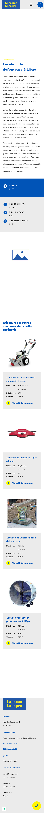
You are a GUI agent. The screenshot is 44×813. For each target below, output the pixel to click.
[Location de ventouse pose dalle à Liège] (22, 532)
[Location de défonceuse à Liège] (20, 239)
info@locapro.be (10, 748)
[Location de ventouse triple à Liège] (22, 451)
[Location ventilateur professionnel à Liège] (22, 612)
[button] (31, 4)
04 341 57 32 (12, 743)
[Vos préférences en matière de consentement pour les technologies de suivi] (4, 809)
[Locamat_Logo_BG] (11, 4)
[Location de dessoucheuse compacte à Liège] (22, 371)
